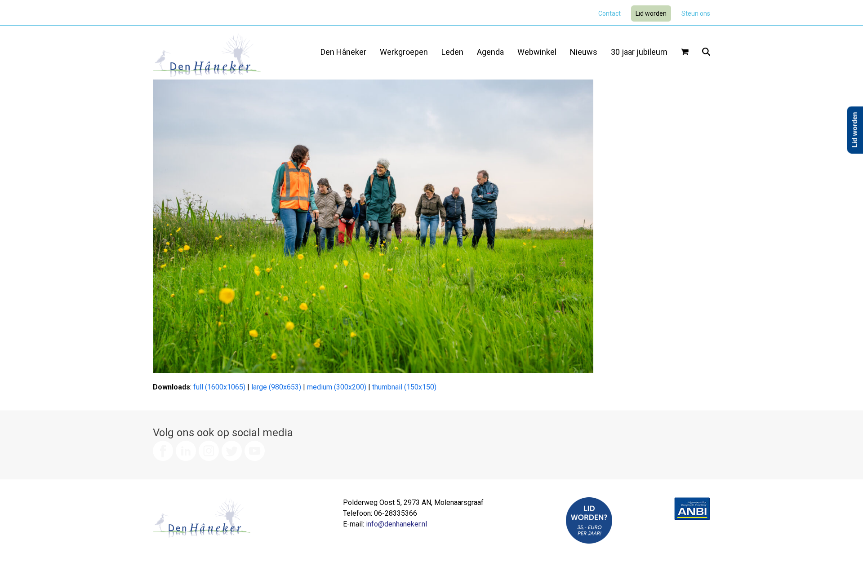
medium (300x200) (336, 387)
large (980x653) (276, 387)
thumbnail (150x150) (404, 387)
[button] (684, 52)
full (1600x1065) (219, 387)
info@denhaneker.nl (396, 524)
